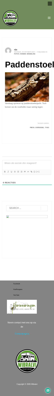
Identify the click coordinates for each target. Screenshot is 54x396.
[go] (44, 208)
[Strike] (14, 171)
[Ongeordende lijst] (21, 171)
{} (35, 172)
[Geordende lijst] (18, 171)
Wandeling (31, 54)
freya (32, 127)
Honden (23, 54)
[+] (37, 172)
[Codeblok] (28, 171)
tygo (47, 127)
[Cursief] (8, 171)
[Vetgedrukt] (4, 171)
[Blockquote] (24, 171)
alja (15, 49)
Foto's (16, 54)
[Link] (31, 171)
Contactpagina (22, 333)
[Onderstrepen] (11, 171)
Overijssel (39, 127)
